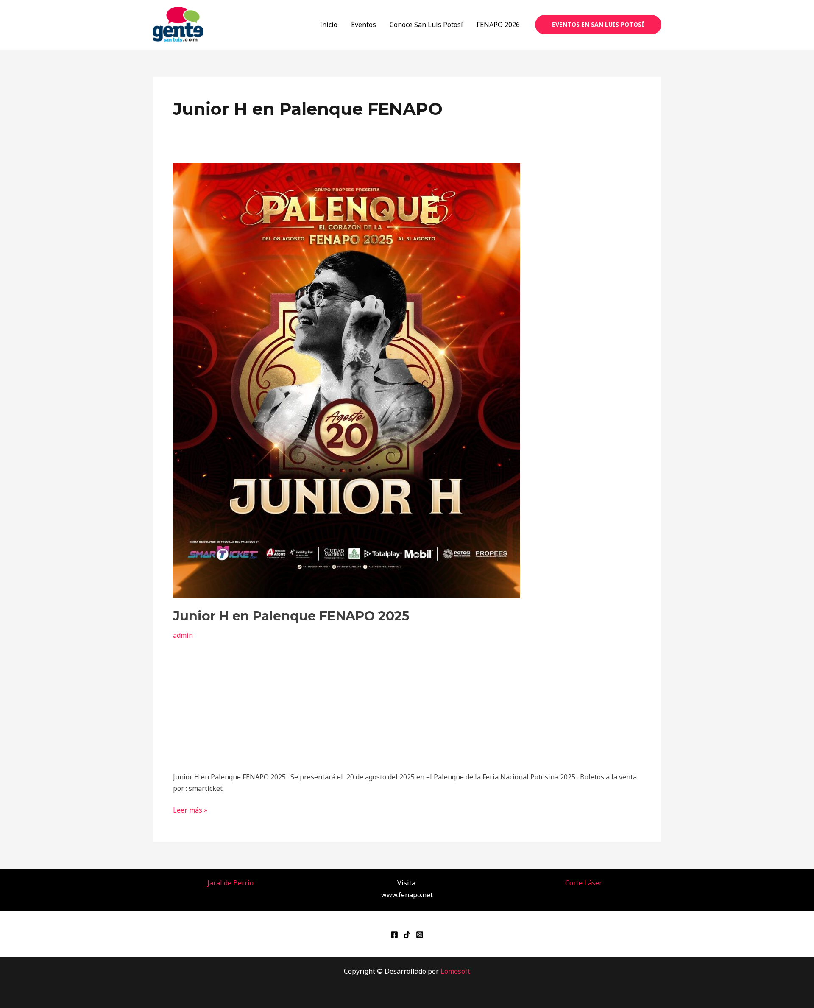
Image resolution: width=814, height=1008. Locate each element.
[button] (598, 24)
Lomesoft (455, 971)
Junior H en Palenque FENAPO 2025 (291, 616)
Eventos (363, 24)
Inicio (328, 24)
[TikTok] (407, 934)
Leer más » (190, 809)
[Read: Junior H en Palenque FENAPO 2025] (346, 379)
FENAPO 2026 (498, 24)
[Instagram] (420, 934)
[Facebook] (394, 934)
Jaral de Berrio (230, 883)
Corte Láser (583, 883)
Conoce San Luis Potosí (426, 24)
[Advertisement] (407, 704)
